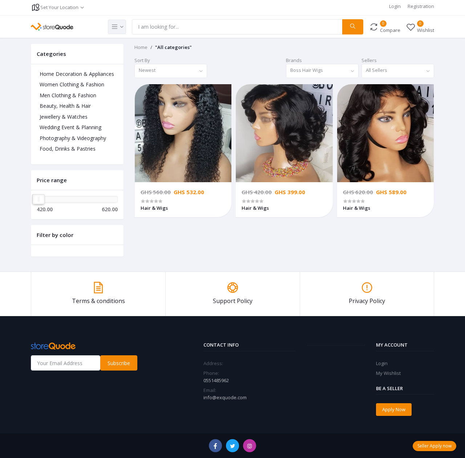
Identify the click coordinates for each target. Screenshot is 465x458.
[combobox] (170, 71)
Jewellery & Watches (64, 116)
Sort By (142, 60)
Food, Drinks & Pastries (68, 148)
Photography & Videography (73, 138)
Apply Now (393, 409)
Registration (421, 6)
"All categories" (173, 47)
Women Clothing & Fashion (72, 84)
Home (140, 47)
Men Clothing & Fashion (68, 95)
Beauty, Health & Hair (65, 105)
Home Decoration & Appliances (77, 73)
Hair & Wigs (154, 208)
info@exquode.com (225, 397)
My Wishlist (388, 373)
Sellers (369, 60)
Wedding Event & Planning (70, 127)
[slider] (38, 199)
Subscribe (119, 363)
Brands (294, 60)
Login (395, 6)
